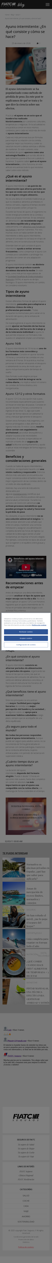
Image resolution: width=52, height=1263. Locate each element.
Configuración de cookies (26, 645)
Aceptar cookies (26, 638)
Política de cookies (39, 625)
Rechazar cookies (26, 632)
